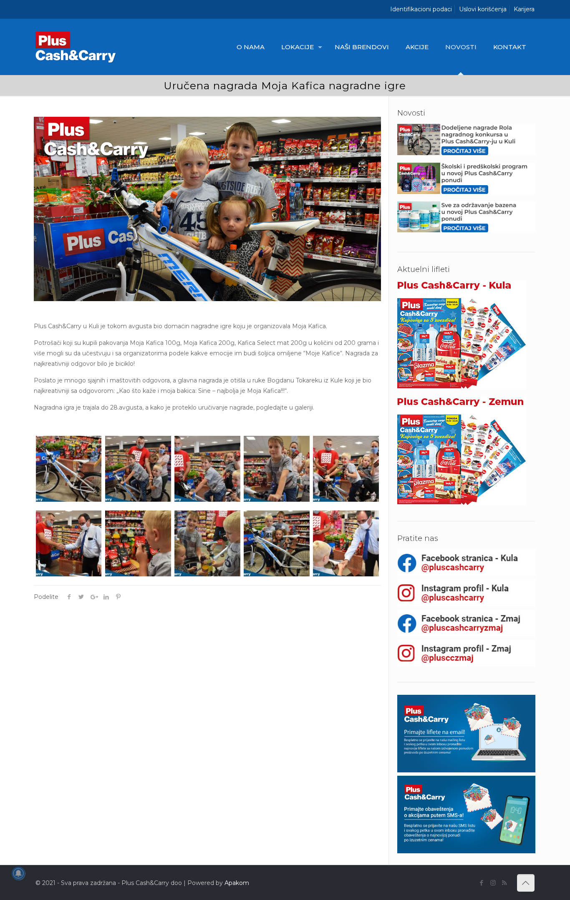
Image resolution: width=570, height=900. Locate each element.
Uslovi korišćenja (483, 9)
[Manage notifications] (18, 873)
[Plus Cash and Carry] (77, 47)
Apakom (236, 883)
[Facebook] (481, 883)
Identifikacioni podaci (421, 9)
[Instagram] (493, 883)
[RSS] (504, 883)
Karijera (524, 9)
